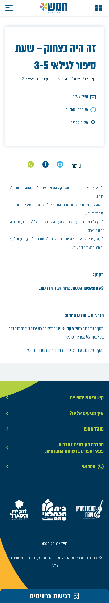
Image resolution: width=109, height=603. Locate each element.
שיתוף (76, 165)
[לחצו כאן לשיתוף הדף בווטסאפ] (31, 164)
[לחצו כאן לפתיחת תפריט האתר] (99, 8)
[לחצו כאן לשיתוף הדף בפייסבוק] (45, 164)
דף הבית (90, 79)
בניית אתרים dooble (54, 543)
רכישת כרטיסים (50, 596)
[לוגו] (53, 8)
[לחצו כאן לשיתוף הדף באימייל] (60, 164)
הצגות (78, 79)
